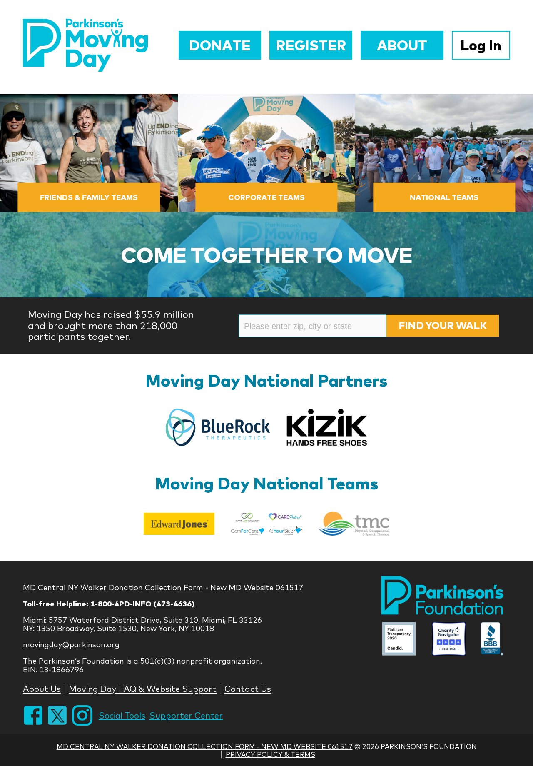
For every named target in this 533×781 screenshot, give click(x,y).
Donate (220, 45)
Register (311, 45)
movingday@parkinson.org (71, 644)
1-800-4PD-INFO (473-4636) (142, 604)
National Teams (444, 197)
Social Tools (122, 715)
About (402, 45)
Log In (481, 45)
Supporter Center (186, 715)
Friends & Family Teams (89, 197)
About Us (42, 689)
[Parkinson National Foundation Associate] (399, 640)
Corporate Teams (266, 197)
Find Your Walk (443, 325)
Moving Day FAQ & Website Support (143, 689)
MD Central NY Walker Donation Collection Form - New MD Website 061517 (163, 587)
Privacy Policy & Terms (270, 754)
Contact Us (247, 689)
